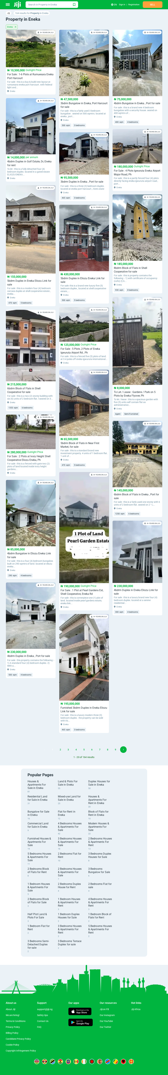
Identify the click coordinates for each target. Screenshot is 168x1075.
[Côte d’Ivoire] (84, 1061)
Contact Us (42, 1021)
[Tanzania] (52, 1061)
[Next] (123, 749)
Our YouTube (106, 1021)
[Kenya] (36, 1061)
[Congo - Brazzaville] (115, 1061)
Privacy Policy (13, 1027)
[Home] (17, 4)
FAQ (39, 1027)
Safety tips (42, 1015)
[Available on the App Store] (79, 1012)
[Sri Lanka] (99, 1061)
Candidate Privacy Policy (18, 1039)
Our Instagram (107, 1015)
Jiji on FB (104, 1009)
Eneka (10, 27)
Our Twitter (105, 1027)
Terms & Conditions (15, 1021)
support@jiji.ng (44, 1009)
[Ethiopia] (68, 1061)
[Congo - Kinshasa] (107, 1061)
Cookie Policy (12, 1044)
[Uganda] (44, 1061)
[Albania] (123, 1061)
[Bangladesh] (91, 1061)
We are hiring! (13, 1015)
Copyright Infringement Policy (21, 1050)
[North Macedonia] (131, 1061)
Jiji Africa (135, 1009)
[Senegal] (76, 1061)
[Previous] (44, 749)
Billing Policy (12, 1033)
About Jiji (10, 1009)
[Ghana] (60, 1061)
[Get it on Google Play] (80, 1023)
